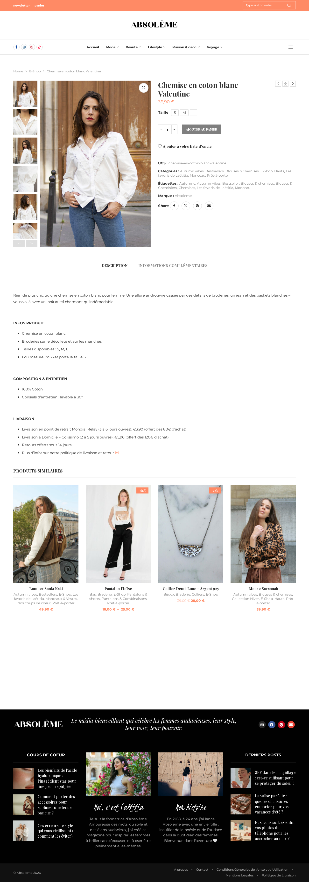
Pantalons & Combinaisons (124, 599)
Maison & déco (184, 47)
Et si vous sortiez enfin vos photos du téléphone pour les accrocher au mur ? (275, 830)
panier (39, 5)
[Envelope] (291, 724)
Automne (187, 183)
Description (115, 265)
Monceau (197, 175)
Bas (93, 594)
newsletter (21, 5)
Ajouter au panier (201, 129)
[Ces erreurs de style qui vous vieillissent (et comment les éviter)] (23, 830)
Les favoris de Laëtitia (215, 188)
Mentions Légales (239, 875)
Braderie (105, 594)
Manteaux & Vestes (61, 599)
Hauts (279, 171)
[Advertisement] (154, 663)
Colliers (198, 594)
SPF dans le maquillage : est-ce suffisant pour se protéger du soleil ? (275, 778)
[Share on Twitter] (186, 205)
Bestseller (230, 183)
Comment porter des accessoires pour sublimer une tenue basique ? (56, 804)
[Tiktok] (39, 47)
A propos (181, 869)
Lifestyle (155, 47)
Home (18, 71)
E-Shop (35, 71)
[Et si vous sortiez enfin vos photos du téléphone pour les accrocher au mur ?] (241, 830)
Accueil (93, 47)
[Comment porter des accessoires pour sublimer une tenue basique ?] (23, 804)
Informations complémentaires (172, 265)
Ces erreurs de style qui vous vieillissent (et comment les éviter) (57, 831)
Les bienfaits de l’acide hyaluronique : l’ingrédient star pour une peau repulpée (57, 778)
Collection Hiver (245, 599)
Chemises (187, 188)
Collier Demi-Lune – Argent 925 (191, 588)
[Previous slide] (19, 243)
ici (117, 453)
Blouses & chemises (242, 171)
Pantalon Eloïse (118, 588)
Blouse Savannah (263, 588)
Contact (202, 869)
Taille (163, 112)
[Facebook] (16, 47)
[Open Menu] (290, 47)
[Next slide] (31, 243)
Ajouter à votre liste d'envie (187, 146)
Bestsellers (214, 171)
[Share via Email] (209, 205)
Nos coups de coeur (34, 603)
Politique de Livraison (279, 875)
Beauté (132, 47)
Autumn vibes (192, 171)
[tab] (115, 265)
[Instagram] (24, 47)
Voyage (213, 47)
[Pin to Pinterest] (197, 205)
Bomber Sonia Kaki (46, 588)
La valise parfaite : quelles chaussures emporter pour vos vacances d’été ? (271, 803)
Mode (110, 47)
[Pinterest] (32, 47)
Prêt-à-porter (218, 175)
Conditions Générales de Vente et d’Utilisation (252, 869)
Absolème (183, 196)
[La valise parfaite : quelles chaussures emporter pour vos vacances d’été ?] (241, 804)
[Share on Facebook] (174, 205)
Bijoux (168, 594)
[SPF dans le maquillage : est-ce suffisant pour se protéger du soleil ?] (241, 778)
